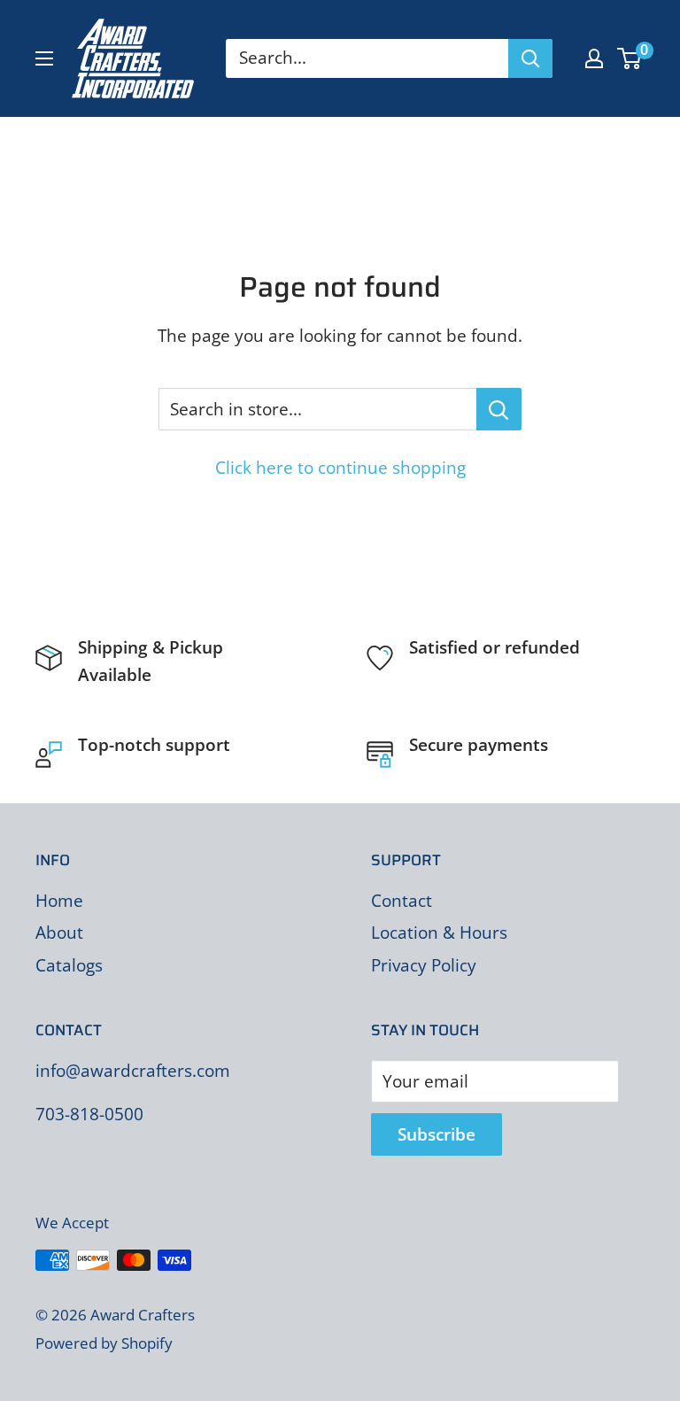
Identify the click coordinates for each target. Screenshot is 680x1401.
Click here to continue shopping (340, 467)
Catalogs (69, 965)
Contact (401, 900)
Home (59, 900)
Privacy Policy (423, 965)
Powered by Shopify (104, 1343)
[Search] (530, 58)
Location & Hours (439, 932)
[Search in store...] (499, 409)
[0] (630, 58)
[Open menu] (44, 58)
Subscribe (436, 1134)
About (59, 932)
